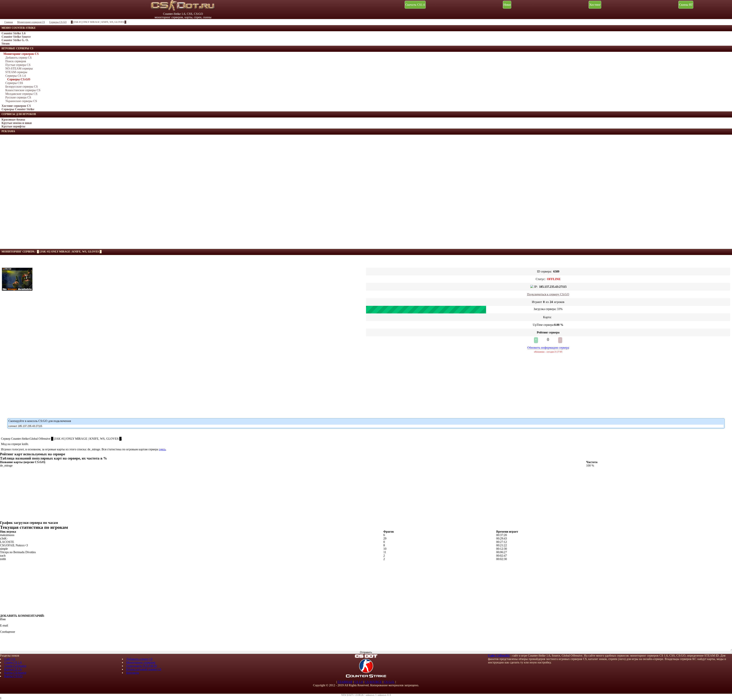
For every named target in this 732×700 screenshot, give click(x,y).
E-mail (4, 625)
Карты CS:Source (15, 672)
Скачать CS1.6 (415, 4)
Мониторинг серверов (140, 662)
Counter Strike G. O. (15, 40)
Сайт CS (9, 659)
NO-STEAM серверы (19, 68)
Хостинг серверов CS (16, 105)
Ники (507, 4)
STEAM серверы (16, 72)
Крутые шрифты (13, 126)
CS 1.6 (358, 681)
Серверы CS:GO (18, 79)
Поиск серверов (15, 61)
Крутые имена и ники (17, 123)
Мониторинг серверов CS (21, 53)
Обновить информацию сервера (548, 347)
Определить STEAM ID (141, 665)
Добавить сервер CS (18, 57)
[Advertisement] (28, 192)
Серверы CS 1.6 (15, 75)
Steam (6, 43)
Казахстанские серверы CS (22, 90)
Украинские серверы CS (21, 101)
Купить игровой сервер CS (143, 669)
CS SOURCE (373, 681)
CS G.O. (389, 681)
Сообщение (7, 631)
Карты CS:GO (13, 676)
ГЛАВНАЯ (345, 681)
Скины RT (686, 4)
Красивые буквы (13, 119)
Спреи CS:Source (15, 665)
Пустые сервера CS (17, 64)
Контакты (132, 672)
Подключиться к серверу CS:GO (548, 294)
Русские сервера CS (18, 97)
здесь (162, 449)
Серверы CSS (14, 83)
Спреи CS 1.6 (13, 662)
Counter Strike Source (16, 36)
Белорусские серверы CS (21, 86)
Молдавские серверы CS (21, 93)
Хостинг (595, 4)
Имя (3, 619)
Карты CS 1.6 (13, 669)
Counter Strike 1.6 (14, 33)
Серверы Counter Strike (18, 109)
